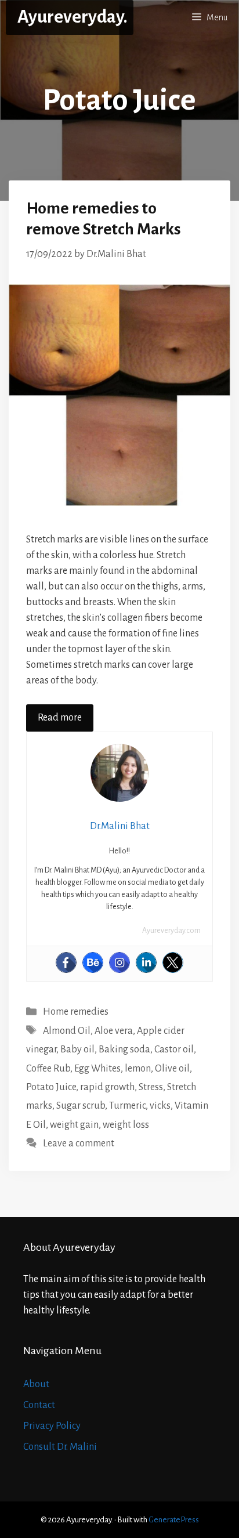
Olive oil (172, 1068)
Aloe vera (114, 1031)
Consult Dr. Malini (60, 1447)
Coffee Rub (48, 1068)
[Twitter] (172, 962)
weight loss (126, 1125)
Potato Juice (51, 1087)
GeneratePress (174, 1519)
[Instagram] (119, 962)
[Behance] (92, 962)
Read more (60, 717)
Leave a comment (78, 1143)
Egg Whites (97, 1068)
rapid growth (107, 1087)
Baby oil (77, 1049)
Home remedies (75, 1012)
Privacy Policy (52, 1426)
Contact (39, 1405)
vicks (160, 1106)
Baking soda (124, 1049)
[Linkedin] (146, 962)
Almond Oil (66, 1031)
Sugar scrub (80, 1106)
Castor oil (174, 1049)
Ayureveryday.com (171, 931)
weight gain (74, 1125)
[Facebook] (66, 962)
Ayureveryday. (72, 17)
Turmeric (127, 1106)
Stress (151, 1087)
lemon (138, 1068)
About (36, 1384)
